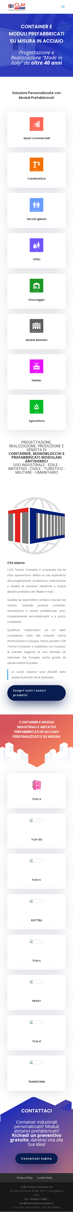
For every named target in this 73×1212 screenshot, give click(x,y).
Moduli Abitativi (36, 340)
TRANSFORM (36, 1082)
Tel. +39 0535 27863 (35, 1199)
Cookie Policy (44, 1177)
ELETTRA (36, 920)
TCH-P (36, 1041)
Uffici (36, 259)
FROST (36, 1001)
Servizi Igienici (36, 219)
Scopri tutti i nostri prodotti (29, 693)
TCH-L (36, 961)
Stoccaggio (36, 300)
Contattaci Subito (36, 1159)
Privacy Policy (25, 1177)
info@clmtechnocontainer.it (36, 1203)
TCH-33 (36, 840)
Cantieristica (37, 179)
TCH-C (36, 880)
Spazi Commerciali (36, 138)
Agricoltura (36, 421)
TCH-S (36, 799)
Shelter (36, 380)
